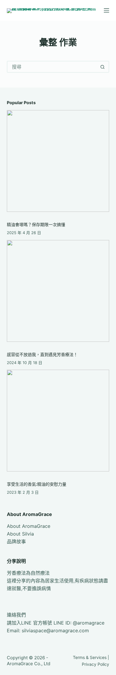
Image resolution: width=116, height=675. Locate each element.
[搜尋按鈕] (103, 67)
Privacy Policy (95, 664)
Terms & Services (89, 657)
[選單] (106, 10)
